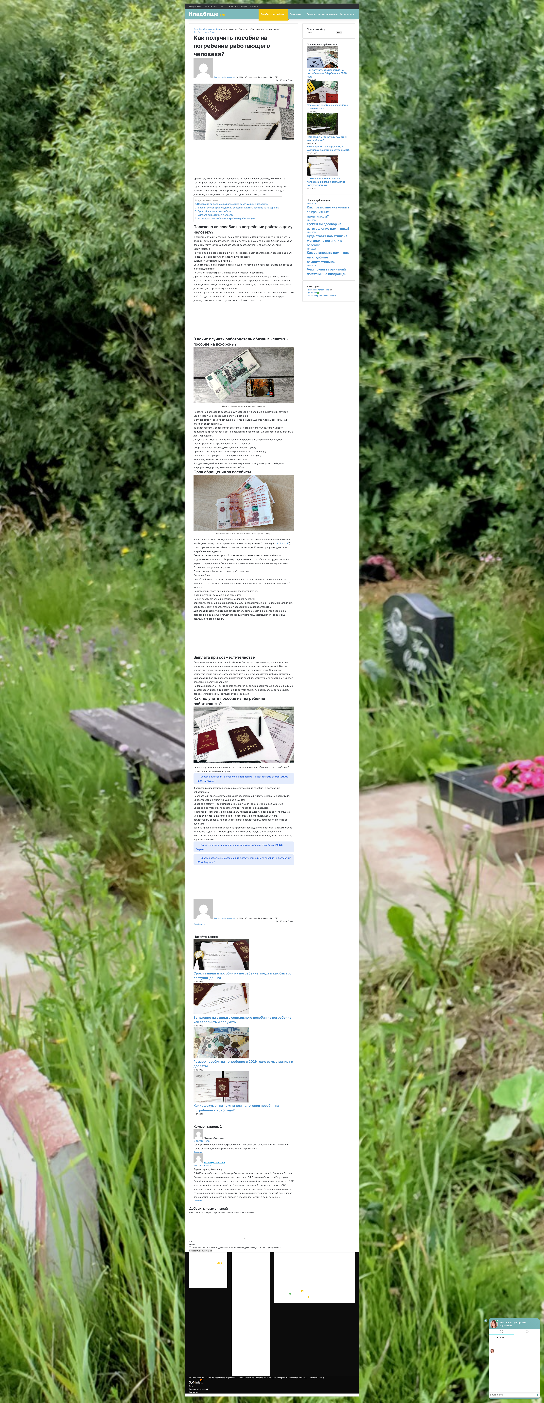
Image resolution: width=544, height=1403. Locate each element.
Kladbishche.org (201, 1267)
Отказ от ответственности (248, 1264)
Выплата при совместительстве (215, 214)
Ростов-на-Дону (286, 1270)
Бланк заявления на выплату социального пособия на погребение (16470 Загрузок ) (239, 847)
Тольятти (336, 1270)
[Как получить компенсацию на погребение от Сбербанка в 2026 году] (322, 67)
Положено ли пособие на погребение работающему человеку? (232, 204)
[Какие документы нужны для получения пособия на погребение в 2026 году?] (221, 1102)
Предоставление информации (250, 1261)
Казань (328, 1261)
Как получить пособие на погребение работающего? (227, 218)
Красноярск (284, 1266)
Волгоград (283, 1261)
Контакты (254, 6)
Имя (192, 1241)
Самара (299, 1270)
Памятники (295, 14)
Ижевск (318, 1261)
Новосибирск (325, 1266)
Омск (336, 1266)
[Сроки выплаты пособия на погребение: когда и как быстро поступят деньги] (221, 969)
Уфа (289, 1275)
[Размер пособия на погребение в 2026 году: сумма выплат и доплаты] (221, 1058)
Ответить (198, 1152)
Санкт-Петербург (312, 1270)
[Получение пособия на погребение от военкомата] (322, 102)
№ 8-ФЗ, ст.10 (281, 543)
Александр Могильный (224, 77)
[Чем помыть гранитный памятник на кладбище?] (322, 134)
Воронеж (294, 1261)
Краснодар (338, 1261)
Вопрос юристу (347, 14)
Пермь (344, 1266)
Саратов (326, 1270)
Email (192, 1244)
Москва (294, 1266)
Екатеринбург (307, 1261)
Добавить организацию (246, 1285)
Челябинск (298, 1275)
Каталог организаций (237, 6)
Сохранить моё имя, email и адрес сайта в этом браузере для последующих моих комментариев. (236, 1248)
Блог (222, 6)
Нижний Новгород (308, 1266)
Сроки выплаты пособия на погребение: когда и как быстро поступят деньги (326, 182)
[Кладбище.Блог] (207, 14)
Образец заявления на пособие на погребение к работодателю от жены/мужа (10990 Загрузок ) (242, 778)
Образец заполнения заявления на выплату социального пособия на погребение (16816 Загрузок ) (243, 859)
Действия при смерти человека (322, 14)
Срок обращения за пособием (214, 211)
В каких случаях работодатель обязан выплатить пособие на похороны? (238, 207)
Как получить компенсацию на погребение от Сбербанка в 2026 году (327, 73)
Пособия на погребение (272, 14)
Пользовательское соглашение (250, 1279)
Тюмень (282, 1275)
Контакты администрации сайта (250, 1282)
